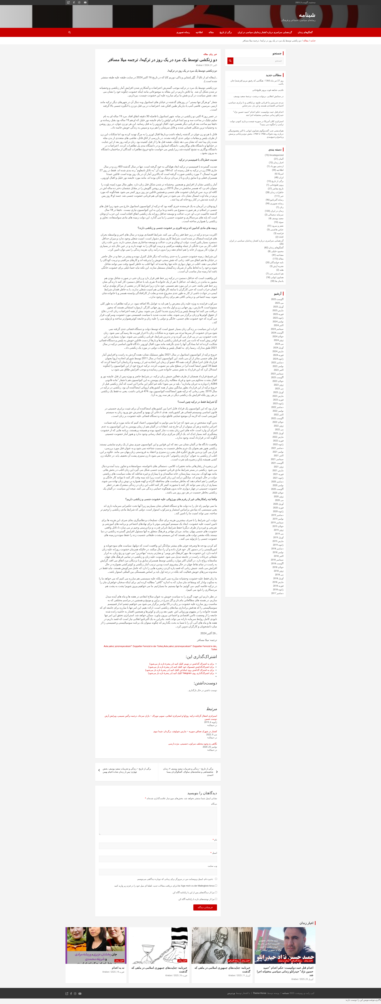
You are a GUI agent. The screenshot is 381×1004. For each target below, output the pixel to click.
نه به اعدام (118, 967)
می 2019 (279, 533)
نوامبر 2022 (278, 411)
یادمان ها (279, 281)
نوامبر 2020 (278, 485)
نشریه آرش (278, 266)
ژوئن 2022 (279, 425)
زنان (211, 54)
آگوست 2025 (277, 299)
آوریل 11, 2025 (243, 975)
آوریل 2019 (278, 537)
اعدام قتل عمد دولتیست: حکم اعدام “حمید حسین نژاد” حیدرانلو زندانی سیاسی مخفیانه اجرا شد (285, 971)
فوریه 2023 (278, 399)
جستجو (230, 60)
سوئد (281, 222)
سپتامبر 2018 (277, 559)
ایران (281, 177)
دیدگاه (214, 804)
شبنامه (307, 14)
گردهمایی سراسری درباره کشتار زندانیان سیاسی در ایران (265, 32)
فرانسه (280, 233)
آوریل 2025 (278, 306)
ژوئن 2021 (279, 466)
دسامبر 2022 (277, 407)
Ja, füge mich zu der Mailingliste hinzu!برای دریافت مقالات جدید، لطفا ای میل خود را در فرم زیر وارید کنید (164, 885)
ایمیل (213, 853)
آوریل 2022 (278, 433)
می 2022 (279, 429)
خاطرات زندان (277, 192)
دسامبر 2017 (277, 593)
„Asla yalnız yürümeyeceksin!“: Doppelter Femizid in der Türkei (160, 646)
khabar (199, 65)
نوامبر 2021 (278, 451)
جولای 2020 (278, 492)
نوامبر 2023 (278, 366)
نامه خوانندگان (277, 262)
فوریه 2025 (278, 314)
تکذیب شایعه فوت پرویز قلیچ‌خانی (268, 90)
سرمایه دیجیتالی (276, 214)
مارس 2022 (278, 437)
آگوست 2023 (277, 377)
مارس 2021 (278, 470)
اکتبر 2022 (279, 414)
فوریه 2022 (278, 440)
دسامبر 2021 (277, 448)
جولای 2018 (278, 567)
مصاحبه (280, 255)
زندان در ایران (277, 211)
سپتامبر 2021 (277, 459)
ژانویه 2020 (278, 511)
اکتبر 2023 (279, 370)
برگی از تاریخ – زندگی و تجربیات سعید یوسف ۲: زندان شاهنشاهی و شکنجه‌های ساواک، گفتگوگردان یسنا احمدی (188, 771)
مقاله (211, 32)
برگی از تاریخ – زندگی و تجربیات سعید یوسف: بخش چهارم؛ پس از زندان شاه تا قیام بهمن (127, 770)
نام (215, 839)
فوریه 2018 (278, 585)
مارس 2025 (278, 310)
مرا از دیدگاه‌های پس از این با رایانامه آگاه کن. (193, 892)
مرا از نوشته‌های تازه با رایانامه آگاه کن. (196, 899)
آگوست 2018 (277, 563)
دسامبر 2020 (277, 481)
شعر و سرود (278, 226)
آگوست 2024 (277, 332)
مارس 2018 (278, 582)
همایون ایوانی (277, 277)
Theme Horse (259, 993)
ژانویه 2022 (278, 444)
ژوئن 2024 (279, 340)
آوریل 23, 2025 (306, 979)
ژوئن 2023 (279, 384)
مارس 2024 (278, 351)
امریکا (281, 173)
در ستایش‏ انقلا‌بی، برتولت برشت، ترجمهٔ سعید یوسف (259, 96)
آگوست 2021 (277, 463)
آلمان (281, 159)
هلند (282, 270)
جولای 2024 (278, 336)
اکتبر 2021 (279, 455)
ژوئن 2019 (279, 530)
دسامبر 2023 (277, 362)
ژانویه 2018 (278, 589)
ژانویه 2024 (278, 358)
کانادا (281, 237)
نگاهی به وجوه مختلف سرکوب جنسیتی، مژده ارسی (192, 743)
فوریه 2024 (278, 355)
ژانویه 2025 (278, 318)
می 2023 (279, 388)
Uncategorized (276, 155)
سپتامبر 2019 (277, 522)
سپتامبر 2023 (277, 373)
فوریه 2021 (278, 474)
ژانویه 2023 (278, 403)
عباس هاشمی (277, 229)
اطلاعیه (199, 32)
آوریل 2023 (278, 392)
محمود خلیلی (277, 251)
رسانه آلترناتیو (277, 199)
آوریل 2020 (278, 504)
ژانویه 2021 (278, 478)
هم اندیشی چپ (276, 273)
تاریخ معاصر (278, 188)
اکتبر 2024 (279, 325)
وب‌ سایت (212, 866)
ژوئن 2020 (279, 496)
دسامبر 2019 (277, 515)
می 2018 (279, 574)
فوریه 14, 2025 (117, 972)
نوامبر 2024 (278, 321)
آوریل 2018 (278, 578)
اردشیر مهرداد (277, 166)
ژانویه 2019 (278, 545)
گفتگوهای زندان (305, 32)
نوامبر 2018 (278, 552)
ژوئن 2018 (279, 571)
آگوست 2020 (277, 489)
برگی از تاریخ (226, 32)
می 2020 (279, 500)
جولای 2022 (278, 422)
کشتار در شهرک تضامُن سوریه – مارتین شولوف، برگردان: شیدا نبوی (185, 731)
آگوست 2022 (277, 418)
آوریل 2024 (278, 347)
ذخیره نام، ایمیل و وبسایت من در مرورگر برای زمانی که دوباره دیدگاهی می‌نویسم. (175, 879)
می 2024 (279, 344)
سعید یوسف (278, 218)
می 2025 (279, 303)
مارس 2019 (278, 541)
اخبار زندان (278, 162)
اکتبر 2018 (279, 556)
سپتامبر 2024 (277, 329)
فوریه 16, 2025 (180, 975)
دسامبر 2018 (277, 548)
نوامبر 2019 (278, 518)
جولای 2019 (278, 526)
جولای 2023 (278, 381)
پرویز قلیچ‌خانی (277, 185)
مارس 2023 (278, 396)
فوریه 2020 (278, 507)
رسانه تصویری (183, 32)
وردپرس (231, 993)
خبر (215, 54)
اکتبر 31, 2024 (210, 65)
